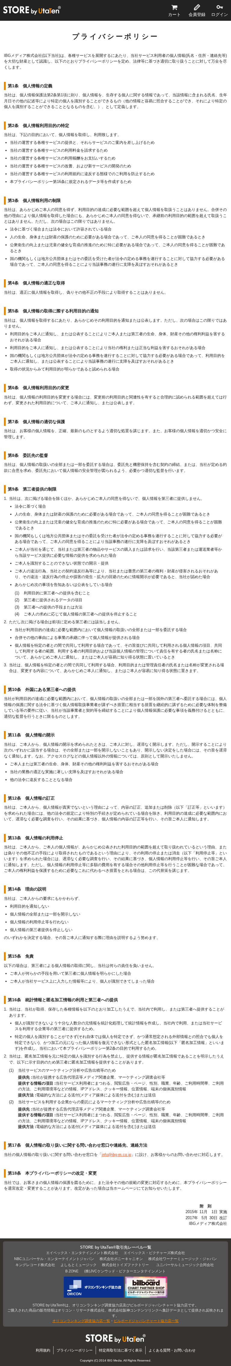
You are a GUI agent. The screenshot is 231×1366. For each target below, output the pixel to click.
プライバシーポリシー (75, 1350)
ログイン (219, 14)
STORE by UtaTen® (32, 10)
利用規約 (43, 1350)
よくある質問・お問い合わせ (172, 1350)
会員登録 (197, 14)
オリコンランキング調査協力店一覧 (81, 1321)
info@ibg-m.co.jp (116, 1154)
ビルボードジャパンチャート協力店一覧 (146, 1321)
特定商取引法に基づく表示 (120, 1350)
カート (174, 14)
